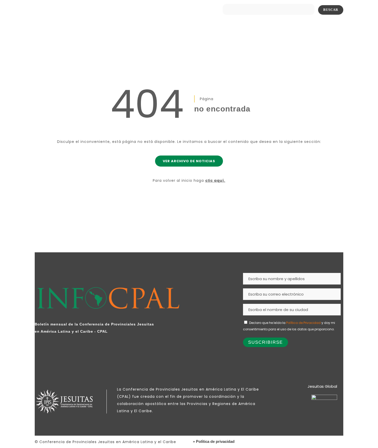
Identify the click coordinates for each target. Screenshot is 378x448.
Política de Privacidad (303, 323)
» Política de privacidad (214, 441)
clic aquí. (215, 180)
